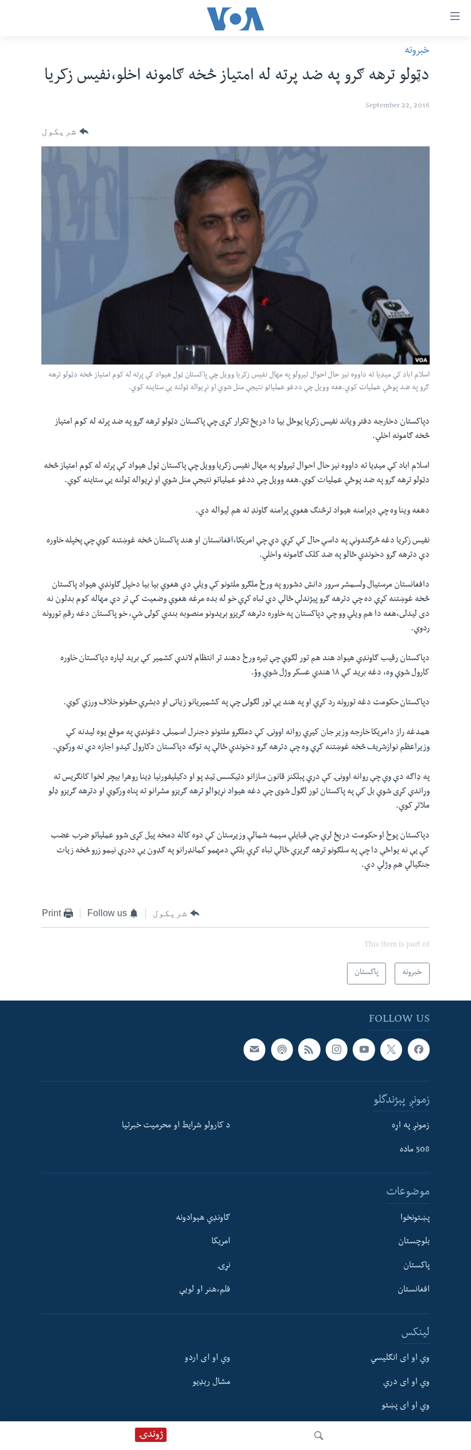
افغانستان (413, 1290)
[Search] (319, 1435)
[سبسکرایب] (254, 1049)
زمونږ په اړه (411, 1126)
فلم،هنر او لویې (204, 1290)
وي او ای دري (406, 1383)
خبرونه (417, 51)
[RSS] (309, 1049)
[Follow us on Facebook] (419, 1049)
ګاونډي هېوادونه (203, 1218)
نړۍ (223, 1266)
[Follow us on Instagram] (337, 1049)
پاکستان (416, 1266)
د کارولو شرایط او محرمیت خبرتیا (176, 1126)
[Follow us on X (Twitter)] (391, 1049)
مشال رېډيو (211, 1383)
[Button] (65, 132)
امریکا (220, 1242)
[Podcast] (282, 1049)
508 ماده (415, 1150)
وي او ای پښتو (405, 1406)
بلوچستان (414, 1242)
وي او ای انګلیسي (400, 1359)
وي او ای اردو (207, 1359)
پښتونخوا (415, 1218)
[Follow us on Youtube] (364, 1049)
